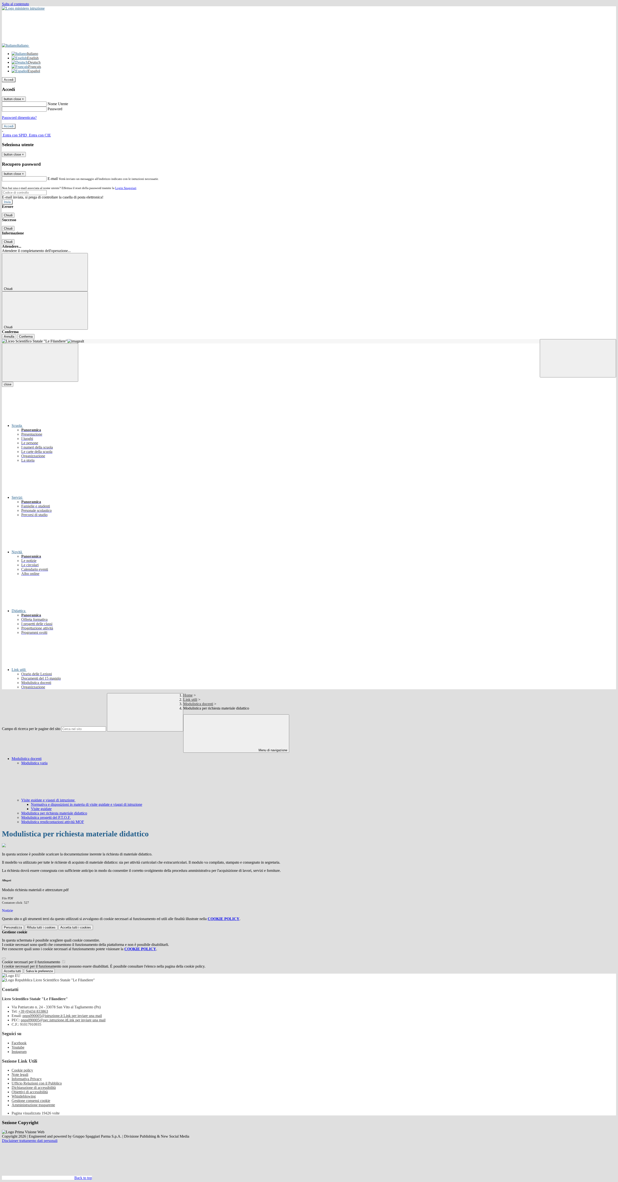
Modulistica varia (34, 763)
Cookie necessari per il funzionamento (31, 962)
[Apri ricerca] (578, 358)
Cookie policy (22, 1070)
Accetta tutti (75, 927)
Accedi (9, 80)
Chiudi (8, 215)
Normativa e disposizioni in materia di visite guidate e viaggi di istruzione (86, 804)
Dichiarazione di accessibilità (34, 1088)
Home (188, 695)
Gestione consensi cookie (31, 1101)
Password (55, 109)
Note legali (20, 1075)
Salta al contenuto (15, 4)
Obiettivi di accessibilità (30, 1092)
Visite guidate (41, 809)
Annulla (9, 336)
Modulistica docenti (198, 704)
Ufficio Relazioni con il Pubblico (37, 1083)
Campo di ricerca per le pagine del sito (31, 729)
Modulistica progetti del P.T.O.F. (46, 817)
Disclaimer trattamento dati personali (29, 1141)
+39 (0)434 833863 (33, 1011)
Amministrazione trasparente (33, 1105)
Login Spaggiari (125, 188)
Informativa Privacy (27, 1079)
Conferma (26, 336)
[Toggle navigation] (40, 362)
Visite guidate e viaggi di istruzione (48, 800)
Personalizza (13, 927)
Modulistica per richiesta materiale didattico (54, 813)
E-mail (53, 179)
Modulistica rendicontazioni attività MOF (52, 822)
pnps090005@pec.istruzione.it (63, 1020)
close (7, 384)
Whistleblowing (24, 1096)
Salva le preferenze (39, 971)
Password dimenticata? (19, 118)
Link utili (190, 699)
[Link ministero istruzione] (23, 8)
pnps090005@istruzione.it (62, 1016)
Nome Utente (58, 104)
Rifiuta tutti (41, 927)
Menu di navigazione (272, 750)
